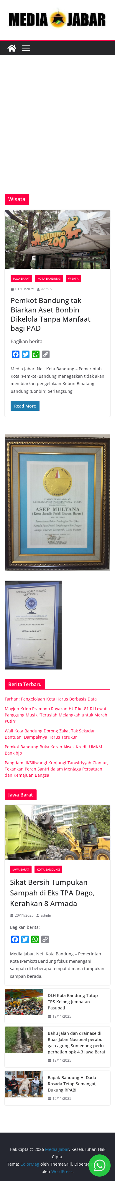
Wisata (73, 278)
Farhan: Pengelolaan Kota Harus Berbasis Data (51, 699)
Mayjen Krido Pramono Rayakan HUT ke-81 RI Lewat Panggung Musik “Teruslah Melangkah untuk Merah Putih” (56, 715)
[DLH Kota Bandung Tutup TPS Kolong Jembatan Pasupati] (24, 1006)
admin (46, 288)
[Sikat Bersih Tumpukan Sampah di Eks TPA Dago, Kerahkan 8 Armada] (57, 832)
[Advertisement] (57, 133)
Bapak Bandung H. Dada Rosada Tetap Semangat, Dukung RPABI (72, 1084)
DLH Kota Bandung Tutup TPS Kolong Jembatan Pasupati (73, 1002)
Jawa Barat (21, 278)
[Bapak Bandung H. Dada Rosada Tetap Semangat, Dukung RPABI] (24, 1088)
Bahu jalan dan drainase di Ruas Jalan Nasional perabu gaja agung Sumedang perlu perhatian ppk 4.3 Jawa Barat (76, 1042)
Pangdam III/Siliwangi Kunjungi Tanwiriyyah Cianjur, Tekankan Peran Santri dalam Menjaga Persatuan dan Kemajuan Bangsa (56, 769)
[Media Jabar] (12, 48)
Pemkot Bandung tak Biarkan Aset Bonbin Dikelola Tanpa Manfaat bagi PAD (51, 314)
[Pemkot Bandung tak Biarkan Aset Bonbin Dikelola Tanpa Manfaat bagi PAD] (57, 239)
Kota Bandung (48, 278)
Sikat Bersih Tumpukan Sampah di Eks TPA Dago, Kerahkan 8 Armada (52, 892)
